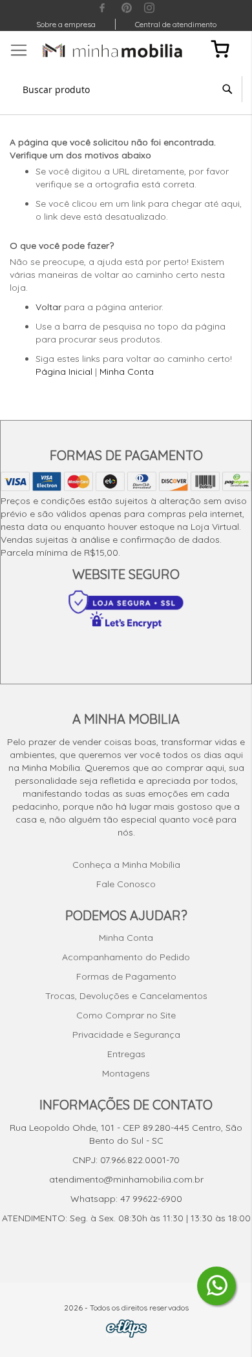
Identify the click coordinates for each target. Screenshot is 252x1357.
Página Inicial (64, 371)
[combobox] (126, 89)
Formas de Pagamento (126, 976)
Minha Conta (127, 371)
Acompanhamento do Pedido (126, 957)
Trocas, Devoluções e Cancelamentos (126, 996)
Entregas (126, 1054)
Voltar (48, 307)
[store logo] (113, 50)
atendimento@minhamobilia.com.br (126, 1179)
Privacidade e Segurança (126, 1034)
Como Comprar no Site (126, 1015)
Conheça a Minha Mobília (126, 864)
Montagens (126, 1073)
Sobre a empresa (66, 24)
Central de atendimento (175, 24)
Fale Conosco (126, 884)
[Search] (227, 89)
